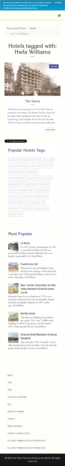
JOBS (9, 390)
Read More (50, 129)
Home (23, 28)
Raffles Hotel (28, 313)
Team (10, 382)
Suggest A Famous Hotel (19, 433)
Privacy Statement (16, 411)
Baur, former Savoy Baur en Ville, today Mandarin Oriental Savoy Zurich (38, 288)
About (10, 375)
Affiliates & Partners (17, 397)
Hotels (33, 28)
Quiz (10, 404)
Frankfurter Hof (29, 264)
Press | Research (15, 426)
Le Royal (25, 243)
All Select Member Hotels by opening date (27, 448)
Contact (11, 419)
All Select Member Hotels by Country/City (27, 441)
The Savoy (32, 101)
